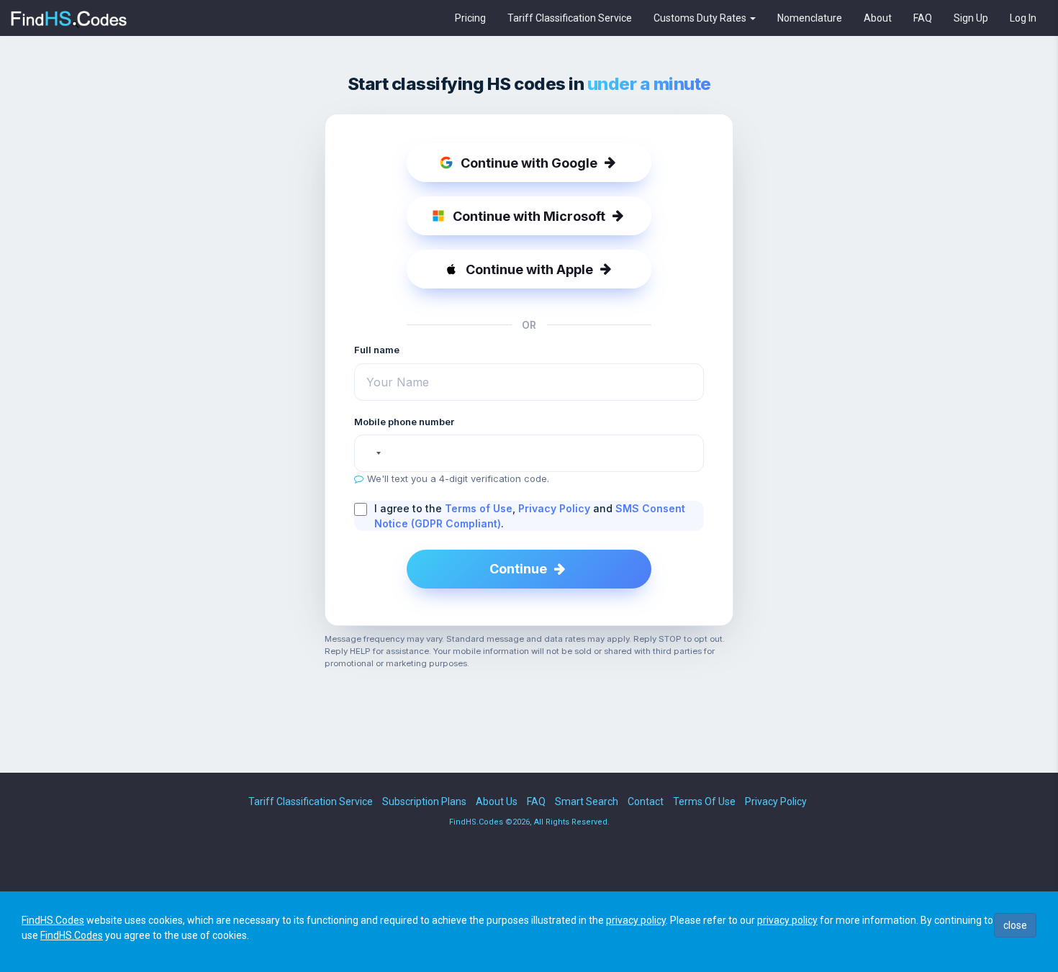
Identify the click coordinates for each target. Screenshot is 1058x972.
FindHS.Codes (53, 920)
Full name (376, 349)
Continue (518, 568)
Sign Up (971, 18)
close (1015, 925)
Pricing (470, 18)
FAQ (922, 18)
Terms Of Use (704, 801)
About (878, 18)
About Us (496, 801)
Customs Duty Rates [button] (701, 18)
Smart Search (586, 801)
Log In (1023, 18)
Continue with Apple (529, 269)
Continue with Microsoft (529, 216)
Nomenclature (809, 18)
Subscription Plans (424, 801)
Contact (646, 801)
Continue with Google (529, 163)
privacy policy (636, 920)
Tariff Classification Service (569, 18)
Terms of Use (478, 508)
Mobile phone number (404, 421)
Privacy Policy (554, 508)
